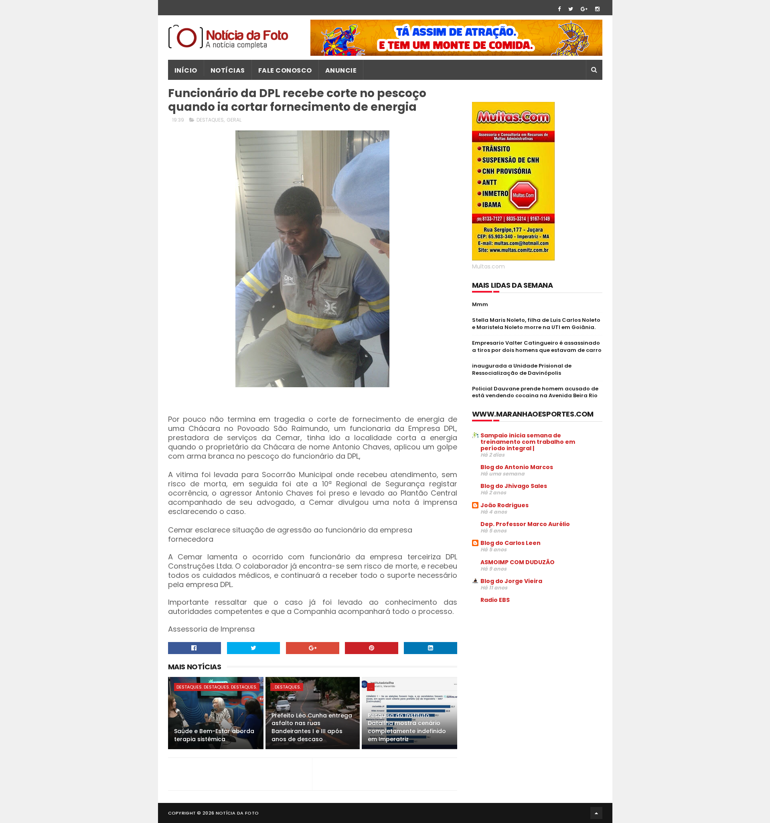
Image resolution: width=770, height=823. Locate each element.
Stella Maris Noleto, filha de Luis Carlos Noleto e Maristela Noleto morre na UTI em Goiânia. (536, 323)
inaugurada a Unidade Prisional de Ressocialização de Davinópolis (521, 369)
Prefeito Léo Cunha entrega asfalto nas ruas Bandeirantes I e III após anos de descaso (312, 727)
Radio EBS (495, 600)
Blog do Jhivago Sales (513, 486)
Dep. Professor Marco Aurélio (525, 524)
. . (370, 687)
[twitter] (570, 9)
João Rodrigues (504, 505)
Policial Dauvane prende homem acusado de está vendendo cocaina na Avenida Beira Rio (535, 392)
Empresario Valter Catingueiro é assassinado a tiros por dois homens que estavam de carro (537, 346)
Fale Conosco (285, 70)
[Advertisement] (539, 671)
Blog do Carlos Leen (510, 543)
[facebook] (559, 9)
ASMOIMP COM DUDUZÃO (517, 562)
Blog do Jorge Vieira (511, 581)
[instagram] (597, 9)
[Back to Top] (596, 813)
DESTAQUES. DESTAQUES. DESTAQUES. (216, 687)
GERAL (234, 119)
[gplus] (584, 9)
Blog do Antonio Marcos (516, 467)
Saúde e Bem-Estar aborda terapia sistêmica (214, 735)
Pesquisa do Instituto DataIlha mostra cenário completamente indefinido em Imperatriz (407, 727)
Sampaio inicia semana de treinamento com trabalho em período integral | (527, 441)
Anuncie (341, 70)
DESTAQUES (210, 119)
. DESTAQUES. (287, 687)
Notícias (228, 70)
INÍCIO (185, 70)
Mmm (480, 304)
